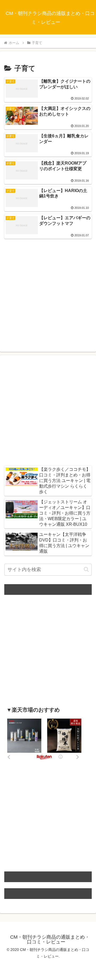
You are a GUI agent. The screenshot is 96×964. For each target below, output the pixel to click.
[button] (86, 569)
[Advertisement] (48, 289)
